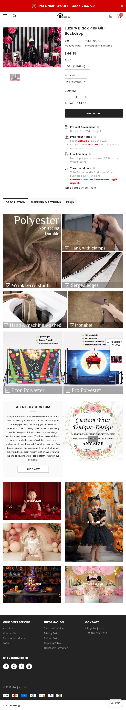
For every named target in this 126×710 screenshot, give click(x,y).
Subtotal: (70, 103)
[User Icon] (110, 16)
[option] (32, 47)
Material (70, 75)
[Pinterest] (21, 666)
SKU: (67, 41)
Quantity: (70, 90)
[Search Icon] (18, 16)
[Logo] (63, 15)
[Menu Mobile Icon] (5, 16)
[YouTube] (29, 666)
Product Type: (73, 45)
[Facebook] (6, 666)
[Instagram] (14, 666)
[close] (121, 6)
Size (68, 60)
